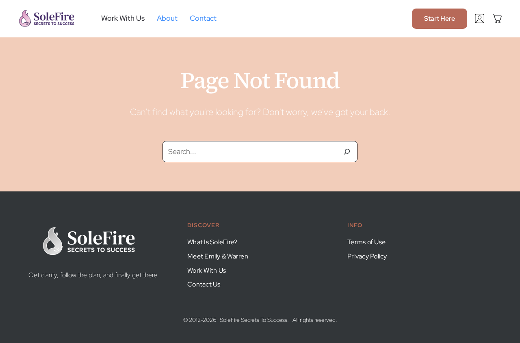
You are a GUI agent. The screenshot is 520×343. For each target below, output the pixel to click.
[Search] (346, 151)
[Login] (479, 17)
